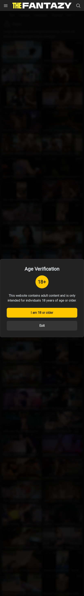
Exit (42, 326)
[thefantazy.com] (42, 6)
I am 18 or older (42, 313)
